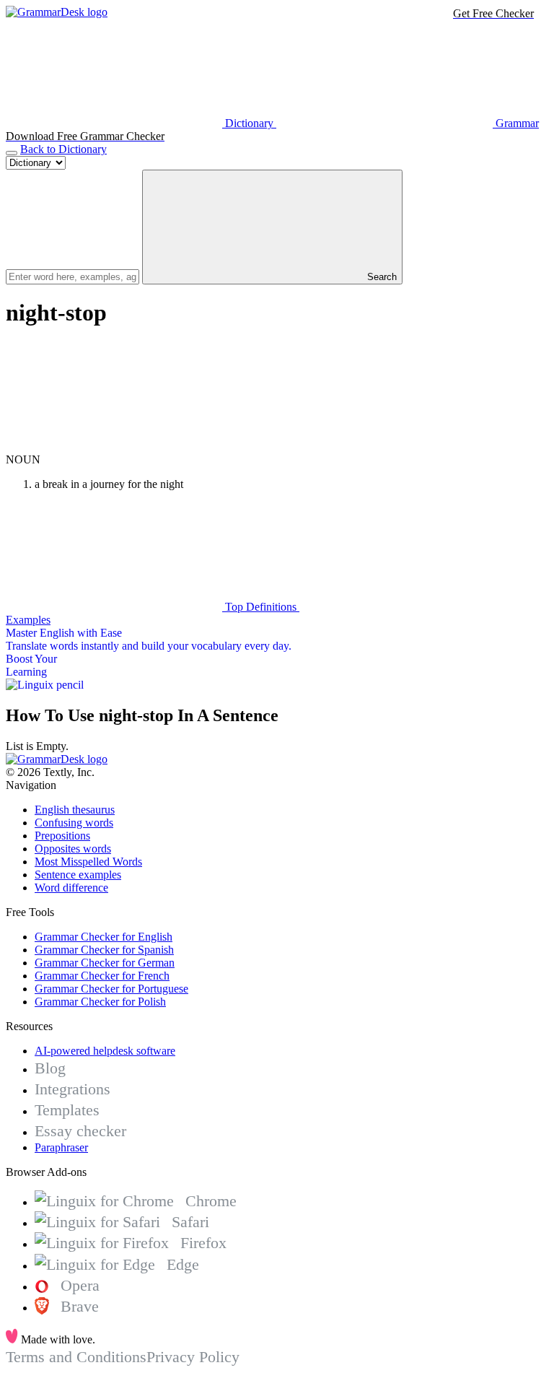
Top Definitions (260, 607)
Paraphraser (61, 1147)
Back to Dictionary (63, 149)
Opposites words (73, 848)
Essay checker (80, 1131)
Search (380, 276)
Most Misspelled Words (88, 861)
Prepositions (62, 835)
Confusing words (74, 822)
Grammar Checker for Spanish (104, 949)
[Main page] (56, 12)
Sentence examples (78, 874)
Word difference (71, 887)
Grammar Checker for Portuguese (111, 988)
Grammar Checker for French (102, 975)
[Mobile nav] (11, 153)
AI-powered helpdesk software (105, 1051)
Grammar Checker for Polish (100, 1001)
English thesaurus (75, 809)
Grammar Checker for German (105, 962)
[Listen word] (114, 446)
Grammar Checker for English (103, 936)
